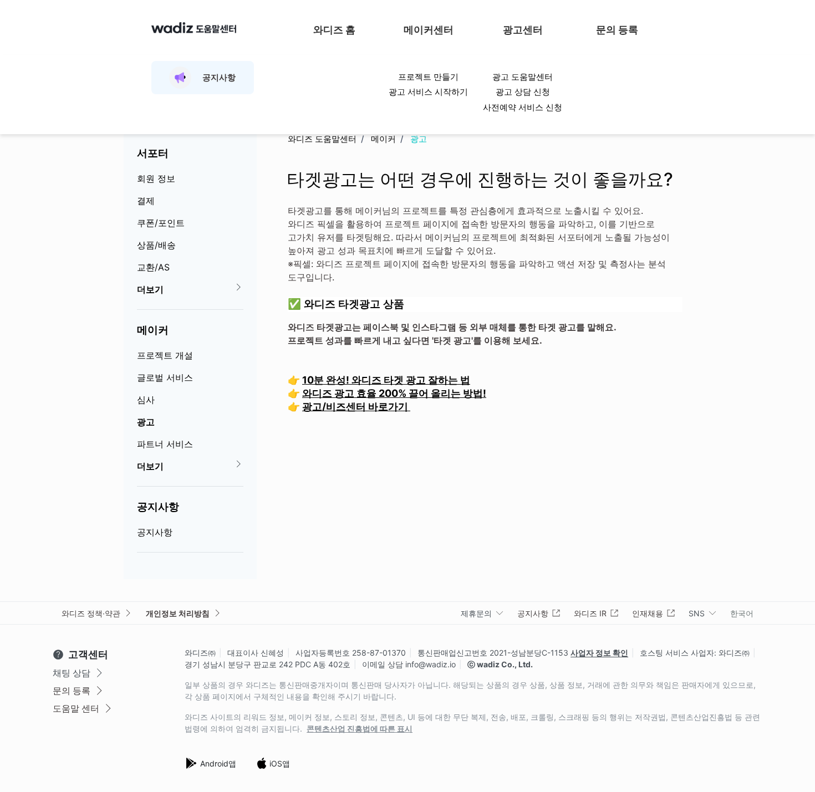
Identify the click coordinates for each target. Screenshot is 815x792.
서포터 (153, 153)
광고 (146, 421)
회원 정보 (156, 178)
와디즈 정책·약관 (91, 613)
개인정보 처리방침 (178, 613)
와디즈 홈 (334, 29)
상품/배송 (156, 245)
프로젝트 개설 (165, 355)
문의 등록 (617, 29)
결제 (146, 200)
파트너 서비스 (165, 443)
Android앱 (218, 763)
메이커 (153, 329)
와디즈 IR (590, 613)
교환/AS (153, 267)
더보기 (150, 289)
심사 (146, 399)
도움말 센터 (76, 708)
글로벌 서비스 (165, 377)
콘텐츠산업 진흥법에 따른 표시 (359, 728)
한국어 (741, 613)
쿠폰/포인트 (161, 222)
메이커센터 (429, 29)
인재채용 (647, 613)
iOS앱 (279, 763)
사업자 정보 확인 (599, 652)
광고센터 (523, 29)
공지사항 (158, 506)
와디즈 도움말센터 (322, 139)
